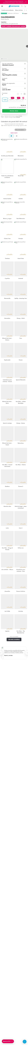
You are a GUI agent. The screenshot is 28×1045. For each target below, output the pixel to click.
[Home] (14, 6)
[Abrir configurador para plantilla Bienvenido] (7, 288)
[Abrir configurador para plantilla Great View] (20, 248)
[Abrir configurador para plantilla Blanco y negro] (7, 209)
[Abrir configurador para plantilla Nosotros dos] (7, 496)
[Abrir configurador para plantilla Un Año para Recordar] (7, 146)
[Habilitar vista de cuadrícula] (11, 136)
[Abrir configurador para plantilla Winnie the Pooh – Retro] (7, 392)
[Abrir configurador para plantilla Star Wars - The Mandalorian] (20, 621)
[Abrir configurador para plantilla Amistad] (20, 268)
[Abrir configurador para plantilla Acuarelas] (7, 581)
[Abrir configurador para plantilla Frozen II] (20, 476)
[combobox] (20, 130)
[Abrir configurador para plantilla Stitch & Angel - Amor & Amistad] (20, 496)
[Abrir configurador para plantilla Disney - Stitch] (20, 308)
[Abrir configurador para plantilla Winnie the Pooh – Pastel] (7, 433)
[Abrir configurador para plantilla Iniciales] (20, 601)
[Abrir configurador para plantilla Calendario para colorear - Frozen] (7, 370)
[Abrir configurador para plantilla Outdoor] (7, 476)
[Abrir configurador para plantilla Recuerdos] (7, 308)
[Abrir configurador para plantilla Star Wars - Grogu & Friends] (7, 538)
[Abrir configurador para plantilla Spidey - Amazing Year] (20, 288)
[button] (24, 94)
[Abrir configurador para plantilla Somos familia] (7, 189)
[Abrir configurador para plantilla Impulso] (7, 621)
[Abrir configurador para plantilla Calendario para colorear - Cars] (20, 560)
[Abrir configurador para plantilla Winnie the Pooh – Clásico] (7, 328)
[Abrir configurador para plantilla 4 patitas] (7, 268)
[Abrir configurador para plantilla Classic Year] (7, 229)
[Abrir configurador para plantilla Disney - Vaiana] (20, 413)
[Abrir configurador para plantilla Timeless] (7, 248)
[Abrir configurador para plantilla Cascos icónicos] (20, 581)
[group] (14, 136)
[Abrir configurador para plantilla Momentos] (20, 146)
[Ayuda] (24, 1041)
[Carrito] (25, 6)
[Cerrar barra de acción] (25, 2)
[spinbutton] (21, 94)
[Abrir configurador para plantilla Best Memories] (20, 209)
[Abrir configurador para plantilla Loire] (7, 518)
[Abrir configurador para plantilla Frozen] (20, 350)
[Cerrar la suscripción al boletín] (12, 1041)
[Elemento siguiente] (25, 10)
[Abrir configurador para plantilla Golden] (20, 189)
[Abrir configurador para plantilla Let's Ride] (7, 601)
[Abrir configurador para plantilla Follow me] (20, 538)
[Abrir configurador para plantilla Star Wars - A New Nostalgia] (20, 392)
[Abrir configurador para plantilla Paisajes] (20, 229)
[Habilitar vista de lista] (16, 136)
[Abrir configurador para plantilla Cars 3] (20, 518)
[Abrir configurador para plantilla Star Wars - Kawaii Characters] (7, 455)
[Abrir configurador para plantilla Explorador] (7, 350)
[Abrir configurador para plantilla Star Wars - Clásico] (20, 455)
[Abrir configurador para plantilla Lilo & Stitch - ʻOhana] (7, 560)
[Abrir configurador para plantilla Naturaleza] (20, 433)
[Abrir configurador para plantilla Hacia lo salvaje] (7, 413)
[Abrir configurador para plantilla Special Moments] (20, 370)
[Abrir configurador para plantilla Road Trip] (20, 166)
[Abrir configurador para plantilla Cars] (20, 328)
